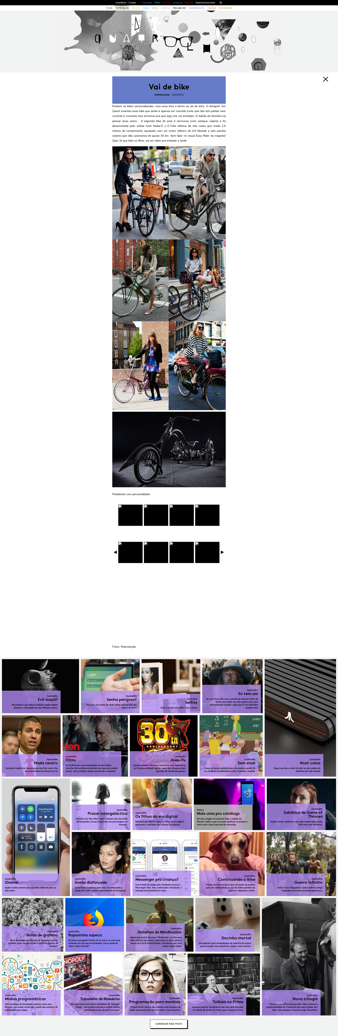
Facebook (147, 2)
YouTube (166, 2)
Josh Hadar (153, 125)
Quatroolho (196, 8)
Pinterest (189, 2)
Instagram (177, 2)
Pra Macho (179, 8)
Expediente (121, 2)
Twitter (157, 2)
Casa (146, 8)
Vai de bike (169, 87)
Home (109, 8)
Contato (132, 2)
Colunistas (225, 8)
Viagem (212, 8)
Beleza (136, 8)
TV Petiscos (122, 8)
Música (166, 8)
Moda (155, 8)
